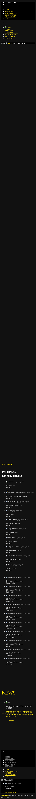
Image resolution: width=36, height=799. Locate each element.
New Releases (11, 13)
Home (7, 10)
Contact (9, 19)
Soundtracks (11, 15)
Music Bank (10, 17)
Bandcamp (9, 11)
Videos (8, 773)
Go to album (6, 780)
